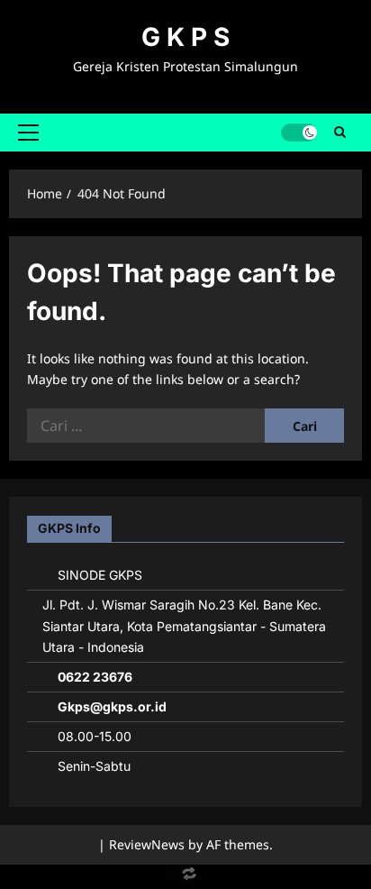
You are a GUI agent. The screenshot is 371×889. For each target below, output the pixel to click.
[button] (28, 132)
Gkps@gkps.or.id (112, 706)
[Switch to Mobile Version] (185, 877)
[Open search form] (340, 132)
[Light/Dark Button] (299, 133)
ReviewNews (147, 844)
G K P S (185, 37)
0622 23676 (95, 676)
